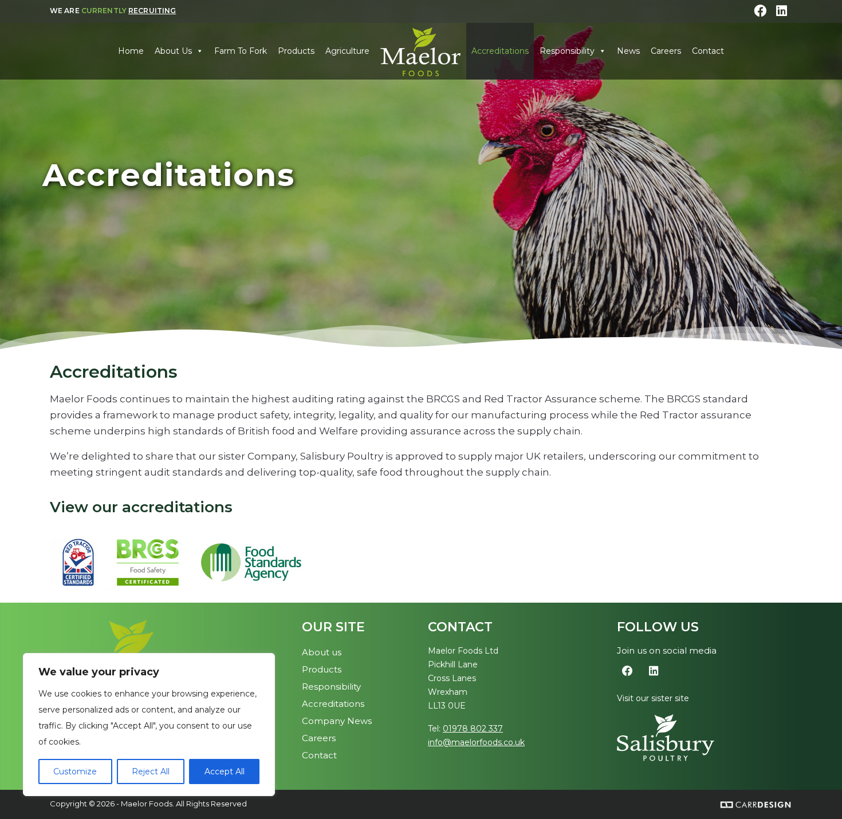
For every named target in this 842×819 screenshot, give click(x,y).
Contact (708, 51)
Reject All (151, 771)
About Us (173, 51)
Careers (666, 51)
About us (321, 652)
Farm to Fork (240, 51)
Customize (75, 771)
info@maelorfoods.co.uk (476, 742)
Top (815, 792)
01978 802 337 (473, 728)
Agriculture (347, 51)
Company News (337, 720)
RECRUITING (152, 10)
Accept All (224, 771)
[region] (149, 724)
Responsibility (567, 51)
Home (131, 51)
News (628, 51)
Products (296, 51)
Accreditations (500, 51)
